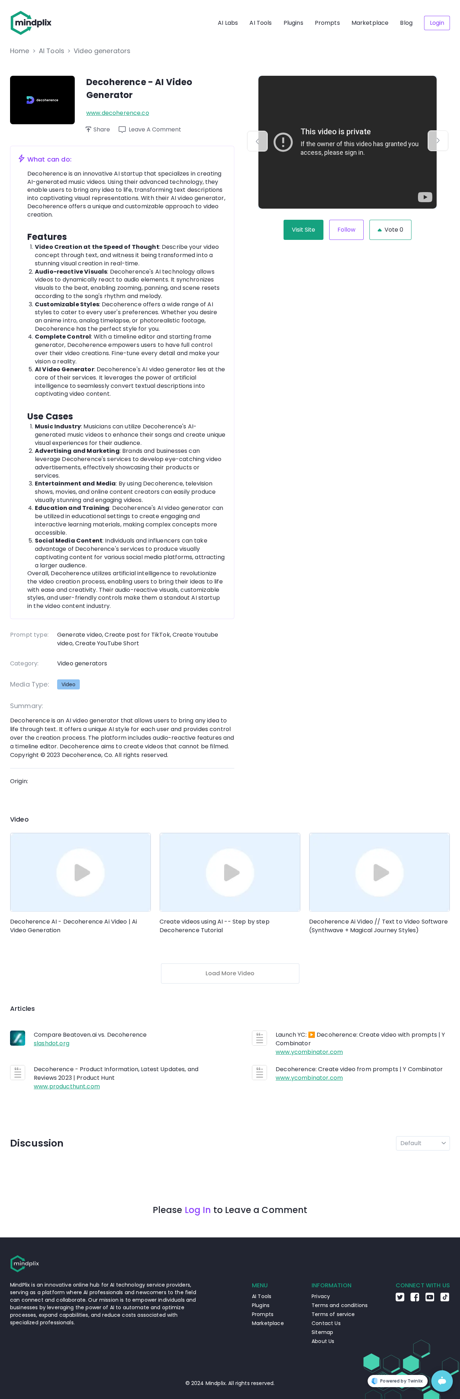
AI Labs (228, 23)
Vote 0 (394, 230)
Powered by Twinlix (401, 1381)
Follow (346, 230)
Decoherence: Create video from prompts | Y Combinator (359, 1069)
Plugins (293, 23)
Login (437, 23)
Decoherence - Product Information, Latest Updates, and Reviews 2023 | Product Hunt (116, 1073)
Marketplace (370, 23)
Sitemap (322, 1332)
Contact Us (326, 1323)
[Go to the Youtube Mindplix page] (430, 1299)
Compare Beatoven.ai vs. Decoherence (90, 1035)
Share (101, 129)
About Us (323, 1341)
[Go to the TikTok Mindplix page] (444, 1299)
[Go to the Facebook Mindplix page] (414, 1299)
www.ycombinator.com (309, 1052)
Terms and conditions (340, 1305)
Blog (406, 23)
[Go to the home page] (31, 23)
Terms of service (333, 1314)
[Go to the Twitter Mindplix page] (400, 1299)
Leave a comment (155, 129)
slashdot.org (51, 1043)
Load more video (230, 973)
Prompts (327, 23)
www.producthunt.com (67, 1086)
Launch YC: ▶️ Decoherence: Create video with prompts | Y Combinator (360, 1039)
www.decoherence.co (117, 113)
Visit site (303, 230)
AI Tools (260, 23)
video (68, 684)
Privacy (321, 1296)
